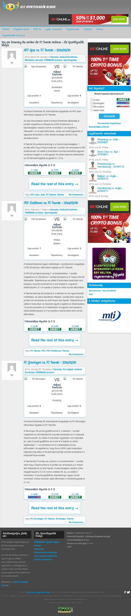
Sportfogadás (70, 59)
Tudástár (88, 29)
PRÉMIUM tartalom (53, 59)
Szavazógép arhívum (99, 126)
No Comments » (77, 194)
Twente (60, 194)
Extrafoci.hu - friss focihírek (102, 290)
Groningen (61, 518)
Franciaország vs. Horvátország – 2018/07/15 (110, 165)
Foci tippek (68, 369)
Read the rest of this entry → (54, 183)
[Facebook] (124, 592)
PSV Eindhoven (54, 350)
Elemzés (54, 56)
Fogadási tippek (21, 29)
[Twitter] (128, 592)
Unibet (96, 99)
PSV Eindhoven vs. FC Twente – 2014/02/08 (51, 203)
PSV (43, 350)
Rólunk (37, 545)
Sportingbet (98, 103)
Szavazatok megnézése (109, 123)
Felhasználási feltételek (45, 552)
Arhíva (99, 29)
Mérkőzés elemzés (34, 59)
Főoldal (5, 29)
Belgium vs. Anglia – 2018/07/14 (107, 177)
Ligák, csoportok (53, 29)
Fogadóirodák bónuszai (13, 35)
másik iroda (98, 110)
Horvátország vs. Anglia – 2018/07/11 (110, 189)
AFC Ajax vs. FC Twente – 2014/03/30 (47, 50)
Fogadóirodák (72, 29)
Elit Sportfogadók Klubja (29, 8)
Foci (91, 294)
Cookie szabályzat (43, 559)
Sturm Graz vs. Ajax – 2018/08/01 (108, 153)
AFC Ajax (35, 194)
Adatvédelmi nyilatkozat (45, 555)
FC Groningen (37, 518)
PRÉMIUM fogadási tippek (46, 541)
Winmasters (98, 106)
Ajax (43, 194)
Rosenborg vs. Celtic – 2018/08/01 (108, 140)
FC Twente (51, 194)
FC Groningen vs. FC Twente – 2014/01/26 (50, 362)
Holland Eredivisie (68, 56)
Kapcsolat (39, 548)
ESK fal (37, 29)
